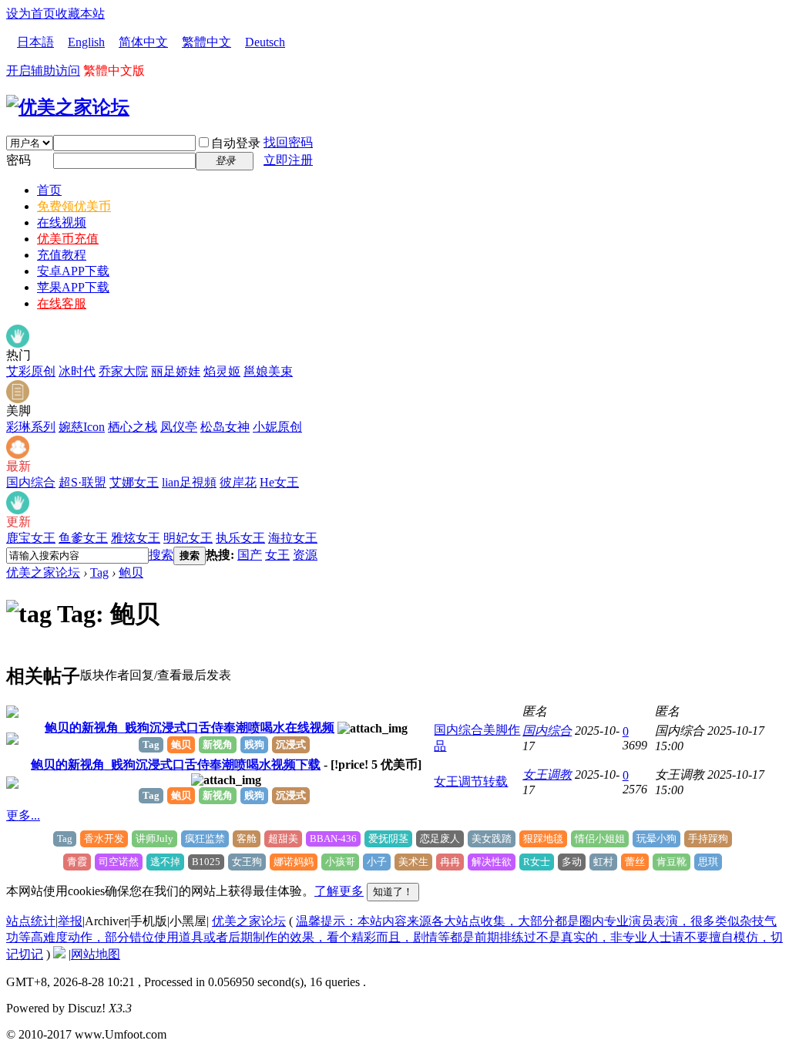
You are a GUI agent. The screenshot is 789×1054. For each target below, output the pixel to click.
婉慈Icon (82, 426)
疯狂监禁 (205, 838)
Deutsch (265, 42)
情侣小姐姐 (600, 838)
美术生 (413, 861)
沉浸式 (291, 744)
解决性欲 (492, 861)
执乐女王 (240, 537)
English (86, 42)
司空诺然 (119, 861)
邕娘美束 (268, 371)
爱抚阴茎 (388, 838)
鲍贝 (131, 572)
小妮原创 (277, 426)
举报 (70, 921)
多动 (572, 861)
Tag (99, 572)
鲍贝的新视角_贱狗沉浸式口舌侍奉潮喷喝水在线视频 (189, 727)
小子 (377, 861)
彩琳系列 (30, 426)
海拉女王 (292, 537)
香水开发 (104, 838)
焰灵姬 (221, 371)
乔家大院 (123, 371)
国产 (249, 554)
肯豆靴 (671, 861)
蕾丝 (635, 861)
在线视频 (61, 222)
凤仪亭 (178, 426)
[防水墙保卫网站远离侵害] (59, 954)
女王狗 (247, 861)
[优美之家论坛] (67, 107)
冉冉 (450, 861)
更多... (23, 815)
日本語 (35, 42)
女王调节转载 (471, 781)
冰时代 (77, 371)
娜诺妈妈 (294, 861)
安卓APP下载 (73, 271)
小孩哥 (340, 861)
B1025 (206, 861)
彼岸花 (238, 482)
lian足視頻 (189, 482)
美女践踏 (492, 838)
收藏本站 (80, 13)
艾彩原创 (30, 371)
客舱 (247, 838)
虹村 (603, 861)
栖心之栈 (132, 426)
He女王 (279, 482)
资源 (305, 554)
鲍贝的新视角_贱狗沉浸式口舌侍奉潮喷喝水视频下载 (176, 764)
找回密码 (288, 142)
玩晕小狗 (656, 838)
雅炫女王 (135, 537)
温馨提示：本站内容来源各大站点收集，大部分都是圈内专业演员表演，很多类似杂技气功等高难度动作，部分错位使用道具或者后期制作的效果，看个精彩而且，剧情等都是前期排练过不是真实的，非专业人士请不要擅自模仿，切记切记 (394, 937)
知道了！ (393, 891)
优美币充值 (68, 238)
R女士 (536, 861)
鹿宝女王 (30, 537)
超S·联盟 (82, 482)
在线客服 (61, 303)
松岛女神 (225, 426)
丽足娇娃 (175, 371)
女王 (277, 554)
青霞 (77, 861)
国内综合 (30, 482)
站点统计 (30, 921)
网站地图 (95, 954)
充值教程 (61, 254)
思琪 (708, 861)
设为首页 (30, 13)
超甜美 (283, 838)
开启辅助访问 (43, 70)
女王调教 (547, 774)
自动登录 (235, 143)
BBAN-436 (333, 838)
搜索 (161, 554)
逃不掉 (165, 861)
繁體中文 (206, 42)
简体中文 (143, 42)
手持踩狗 (708, 838)
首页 (49, 190)
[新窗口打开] (12, 713)
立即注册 (288, 160)
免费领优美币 (74, 206)
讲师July (154, 838)
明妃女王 (188, 537)
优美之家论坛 (43, 572)
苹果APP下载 (73, 287)
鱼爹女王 (83, 537)
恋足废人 (440, 838)
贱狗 (254, 744)
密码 (18, 160)
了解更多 (339, 890)
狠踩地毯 (543, 838)
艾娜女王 (134, 482)
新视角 (218, 744)
